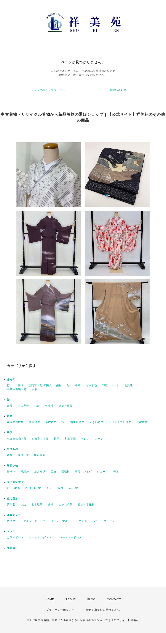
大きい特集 (96, 422)
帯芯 (116, 471)
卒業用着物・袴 (17, 389)
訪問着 (11, 504)
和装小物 (70, 438)
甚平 (56, 438)
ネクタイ (12, 521)
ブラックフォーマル (55, 521)
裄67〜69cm (55, 488)
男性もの (12, 449)
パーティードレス (70, 537)
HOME (49, 599)
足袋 (53, 471)
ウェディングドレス (41, 537)
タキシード (30, 521)
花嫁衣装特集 (15, 422)
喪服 (34, 389)
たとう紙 (39, 471)
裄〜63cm (13, 488)
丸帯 (37, 405)
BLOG (91, 599)
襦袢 (10, 455)
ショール (102, 471)
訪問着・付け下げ (40, 385)
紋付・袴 (23, 455)
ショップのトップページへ (48, 90)
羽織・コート (110, 385)
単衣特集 (51, 422)
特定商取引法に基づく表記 (103, 609)
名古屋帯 (23, 405)
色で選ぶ (12, 498)
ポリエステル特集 (120, 422)
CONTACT (114, 599)
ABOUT (71, 599)
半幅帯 (49, 405)
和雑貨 (11, 547)
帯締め (25, 471)
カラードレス (15, 537)
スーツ (99, 438)
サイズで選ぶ (15, 482)
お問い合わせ (118, 90)
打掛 (10, 385)
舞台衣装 (39, 455)
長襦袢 (65, 471)
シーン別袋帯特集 (73, 422)
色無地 (128, 385)
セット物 (91, 385)
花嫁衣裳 (142, 422)
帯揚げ (11, 471)
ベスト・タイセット (105, 521)
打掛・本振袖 (86, 504)
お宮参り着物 (40, 438)
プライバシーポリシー (60, 609)
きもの (11, 379)
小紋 (78, 385)
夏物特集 (34, 422)
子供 (10, 432)
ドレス (85, 438)
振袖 (59, 385)
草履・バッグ (83, 471)
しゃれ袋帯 (66, 504)
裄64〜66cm (33, 488)
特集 (10, 416)
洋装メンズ (14, 514)
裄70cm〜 (74, 488)
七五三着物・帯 (17, 438)
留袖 (20, 385)
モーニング (80, 521)
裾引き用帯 (66, 405)
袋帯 (10, 405)
